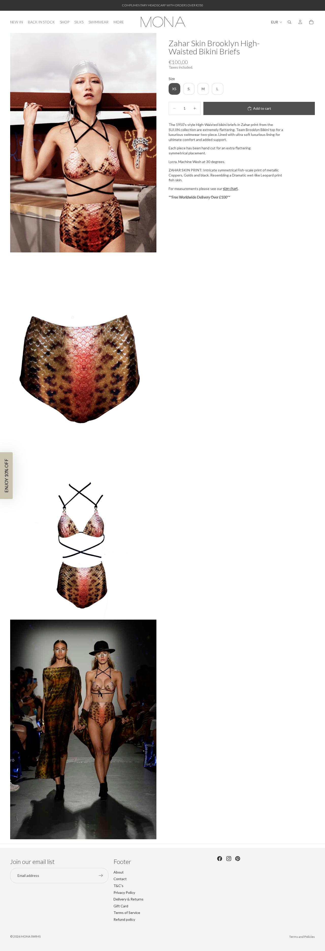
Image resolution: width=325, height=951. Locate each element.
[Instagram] (229, 859)
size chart (230, 188)
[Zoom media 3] (83, 546)
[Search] (289, 22)
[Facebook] (220, 859)
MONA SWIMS (31, 936)
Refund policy (124, 919)
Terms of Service (126, 912)
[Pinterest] (238, 859)
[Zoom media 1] (83, 142)
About (118, 872)
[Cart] (311, 22)
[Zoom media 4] (83, 729)
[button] (6, 475)
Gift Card (120, 906)
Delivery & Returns (128, 899)
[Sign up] (100, 875)
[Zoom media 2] (83, 362)
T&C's (118, 885)
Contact (120, 879)
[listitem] (118, 22)
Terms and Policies (302, 937)
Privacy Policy (124, 892)
